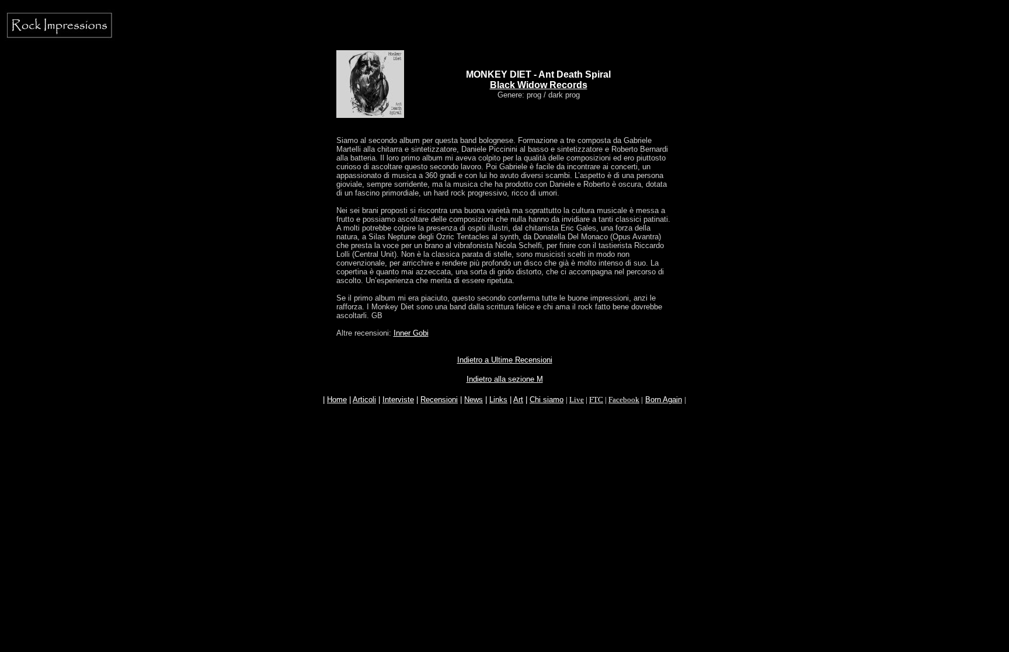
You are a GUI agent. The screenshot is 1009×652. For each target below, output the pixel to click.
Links (498, 399)
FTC (596, 399)
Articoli (364, 399)
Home (337, 399)
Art (518, 399)
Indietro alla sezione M (505, 379)
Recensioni (439, 399)
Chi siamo (546, 399)
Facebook (623, 399)
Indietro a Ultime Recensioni (504, 359)
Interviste (398, 399)
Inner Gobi (411, 333)
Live (576, 399)
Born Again (663, 399)
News (473, 399)
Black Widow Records (538, 85)
